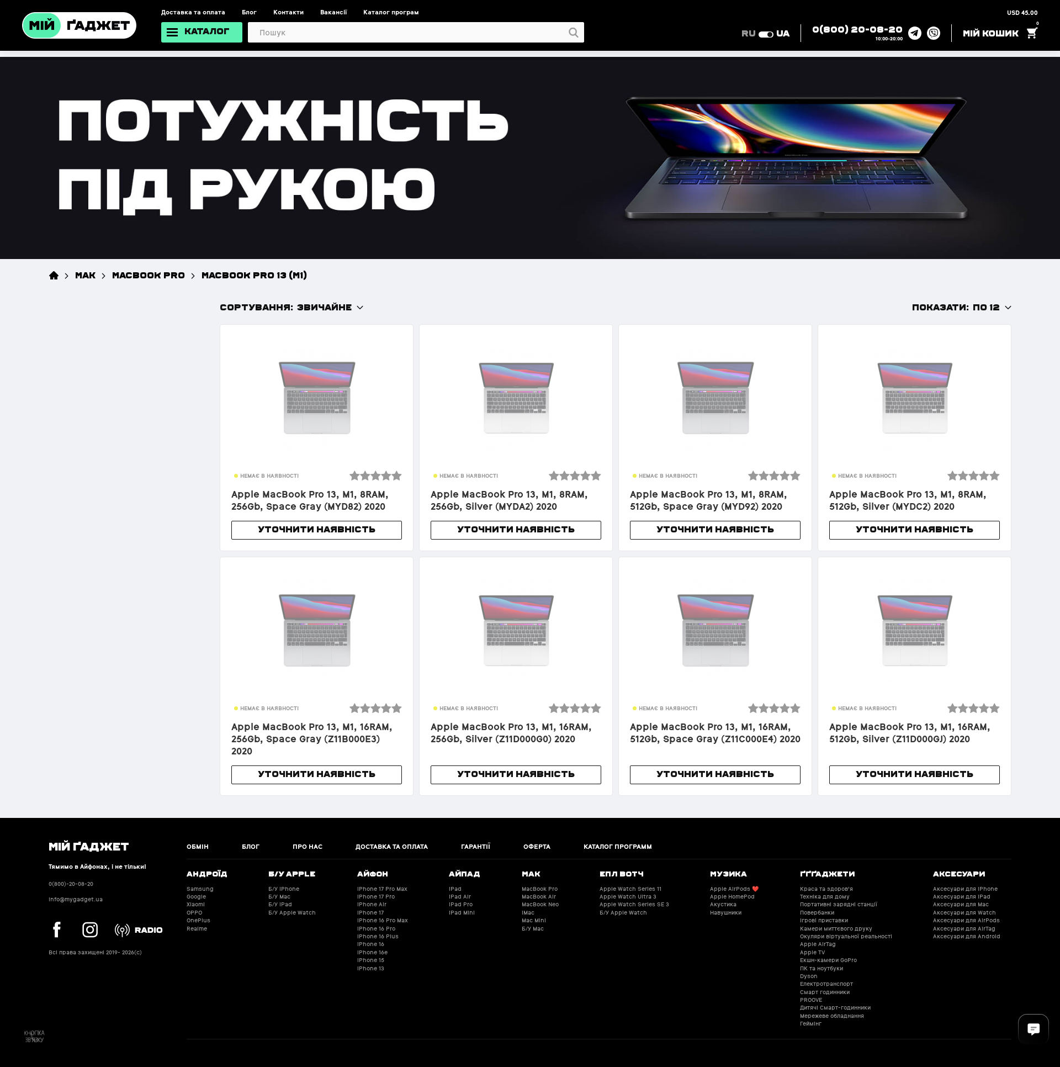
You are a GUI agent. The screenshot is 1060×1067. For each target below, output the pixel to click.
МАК (85, 275)
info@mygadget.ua (76, 899)
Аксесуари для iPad (961, 896)
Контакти (288, 12)
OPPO (194, 912)
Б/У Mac (279, 896)
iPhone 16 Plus (378, 936)
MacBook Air (539, 896)
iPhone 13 (370, 968)
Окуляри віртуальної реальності (846, 936)
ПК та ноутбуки (821, 968)
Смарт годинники (825, 992)
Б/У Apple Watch (292, 912)
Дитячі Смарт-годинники (835, 1007)
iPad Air (460, 896)
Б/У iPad (280, 904)
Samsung (200, 888)
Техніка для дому (825, 896)
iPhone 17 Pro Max (382, 888)
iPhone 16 (370, 944)
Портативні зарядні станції (838, 904)
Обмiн (198, 846)
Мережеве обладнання (832, 1016)
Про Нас (307, 846)
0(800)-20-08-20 (71, 884)
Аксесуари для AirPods (966, 920)
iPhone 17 (370, 912)
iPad (455, 888)
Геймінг (811, 1023)
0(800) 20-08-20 (857, 29)
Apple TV (812, 952)
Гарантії (475, 846)
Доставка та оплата (193, 12)
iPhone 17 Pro (376, 896)
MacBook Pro (148, 275)
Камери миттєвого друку (836, 928)
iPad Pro (461, 904)
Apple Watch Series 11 (630, 888)
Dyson (809, 976)
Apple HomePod (732, 896)
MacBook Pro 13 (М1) (254, 275)
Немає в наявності (269, 475)
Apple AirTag (818, 944)
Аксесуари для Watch (964, 912)
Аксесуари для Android (966, 936)
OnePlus (198, 920)
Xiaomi (196, 904)
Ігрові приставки (824, 920)
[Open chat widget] (1033, 1029)
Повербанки (817, 912)
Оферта (536, 846)
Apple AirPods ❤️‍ (734, 888)
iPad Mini (462, 912)
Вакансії (333, 12)
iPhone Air (371, 904)
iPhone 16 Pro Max (382, 920)
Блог (249, 12)
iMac (528, 912)
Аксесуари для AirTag (964, 928)
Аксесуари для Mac (961, 904)
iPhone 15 (370, 960)
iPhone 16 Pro (376, 928)
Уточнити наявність (316, 529)
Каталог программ (618, 846)
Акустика (723, 904)
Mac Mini (534, 920)
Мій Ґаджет (89, 845)
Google (196, 896)
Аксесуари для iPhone (965, 888)
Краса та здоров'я (826, 888)
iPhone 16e (372, 952)
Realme (197, 928)
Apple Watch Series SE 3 (634, 904)
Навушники (725, 912)
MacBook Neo (540, 904)
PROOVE (811, 999)
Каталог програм (391, 12)
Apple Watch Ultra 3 (628, 896)
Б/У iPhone (283, 888)
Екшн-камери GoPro (828, 960)
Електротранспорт (826, 983)
